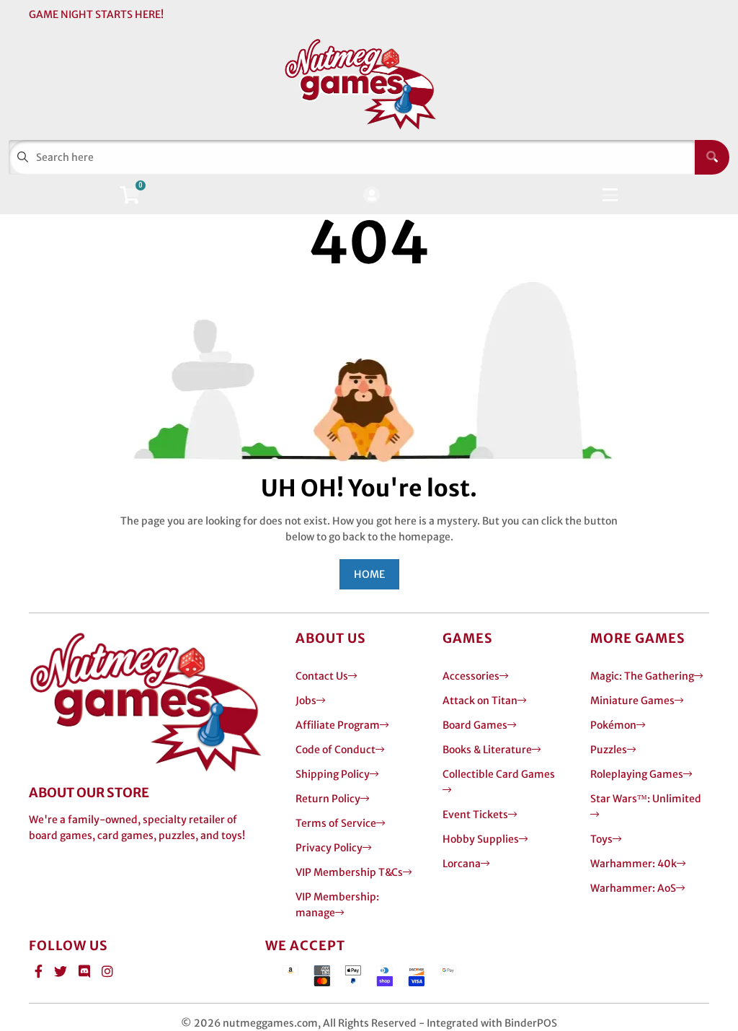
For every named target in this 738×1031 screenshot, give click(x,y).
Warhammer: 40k (633, 863)
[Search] (712, 157)
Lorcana (462, 863)
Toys (601, 839)
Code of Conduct (335, 749)
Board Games (475, 725)
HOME (369, 574)
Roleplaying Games (636, 774)
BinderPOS (530, 1023)
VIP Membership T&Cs (349, 872)
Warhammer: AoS (633, 888)
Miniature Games (632, 700)
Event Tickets (475, 814)
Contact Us (321, 676)
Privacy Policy (329, 847)
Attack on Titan (480, 700)
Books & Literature (487, 749)
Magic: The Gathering (642, 676)
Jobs (305, 700)
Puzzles (608, 749)
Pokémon (613, 725)
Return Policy (327, 798)
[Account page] (371, 196)
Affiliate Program (337, 725)
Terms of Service (335, 823)
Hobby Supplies (481, 839)
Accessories (471, 676)
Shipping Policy (332, 774)
